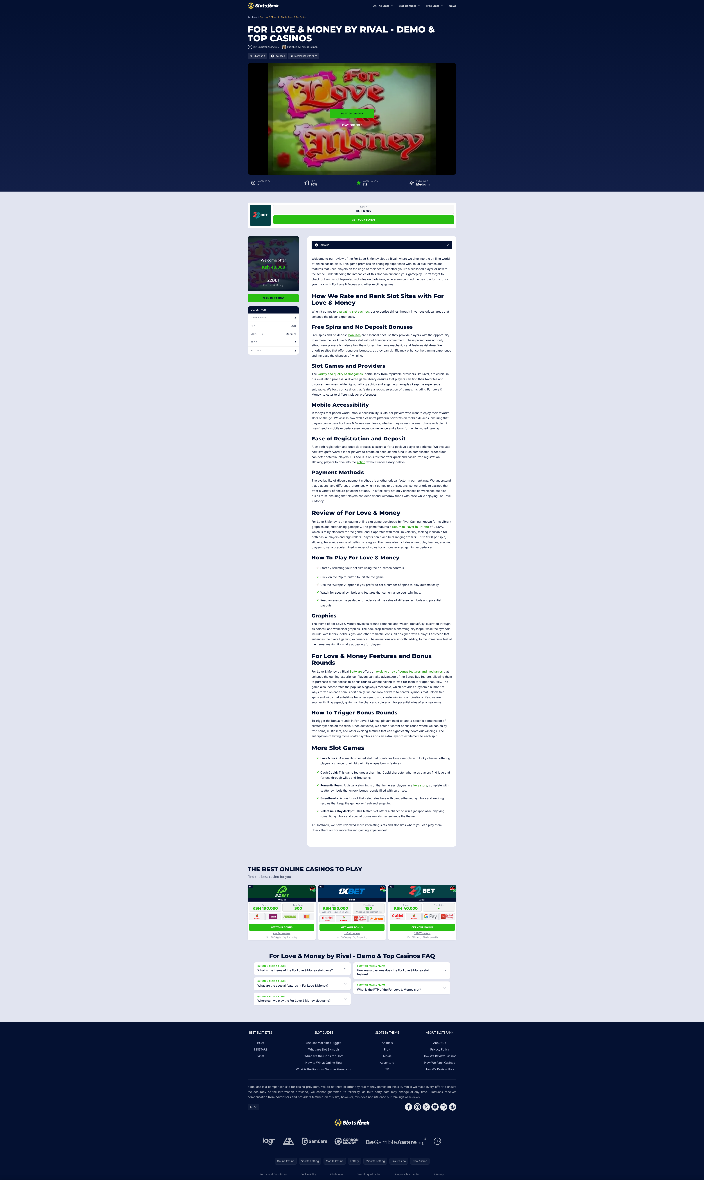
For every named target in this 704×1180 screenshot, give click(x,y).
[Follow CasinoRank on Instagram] (417, 1107)
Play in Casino (352, 113)
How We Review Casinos (439, 1056)
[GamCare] (314, 1141)
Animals (387, 1043)
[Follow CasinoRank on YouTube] (435, 1107)
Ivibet (260, 1056)
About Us (439, 1043)
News (452, 6)
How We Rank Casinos (439, 1063)
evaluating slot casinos (353, 311)
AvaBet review (281, 933)
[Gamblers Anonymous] (288, 1141)
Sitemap (439, 1174)
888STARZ (260, 1049)
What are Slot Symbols (324, 1049)
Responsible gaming (407, 1174)
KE (251, 1107)
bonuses (354, 335)
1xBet (260, 1043)
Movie (387, 1056)
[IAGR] (269, 1141)
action (361, 462)
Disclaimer (336, 1174)
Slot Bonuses (407, 6)
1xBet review (352, 933)
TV (387, 1069)
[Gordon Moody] (346, 1141)
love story (420, 785)
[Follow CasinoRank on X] (426, 1107)
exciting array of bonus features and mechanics (409, 671)
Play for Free (352, 125)
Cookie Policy (308, 1174)
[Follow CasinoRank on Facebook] (408, 1107)
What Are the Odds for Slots (323, 1056)
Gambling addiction (369, 1174)
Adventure (387, 1063)
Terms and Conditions (273, 1174)
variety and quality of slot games (340, 374)
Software (356, 671)
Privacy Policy (439, 1049)
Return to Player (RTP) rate (410, 527)
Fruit (387, 1049)
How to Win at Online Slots (323, 1063)
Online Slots (381, 6)
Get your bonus (364, 219)
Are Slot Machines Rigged (324, 1043)
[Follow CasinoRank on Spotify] (444, 1107)
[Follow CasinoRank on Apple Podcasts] (452, 1107)
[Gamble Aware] (396, 1141)
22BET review (422, 933)
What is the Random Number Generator (324, 1069)
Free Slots (432, 6)
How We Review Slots (439, 1069)
